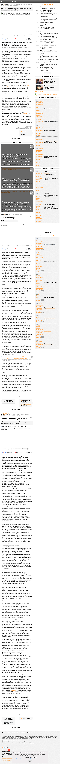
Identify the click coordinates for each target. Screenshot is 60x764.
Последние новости (47, 4)
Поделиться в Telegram (13, 1)
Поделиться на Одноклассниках (6, 1)
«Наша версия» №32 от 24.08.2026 (25, 394)
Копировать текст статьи (15, 1)
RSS (3, 747)
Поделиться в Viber (10, 1)
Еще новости (47, 73)
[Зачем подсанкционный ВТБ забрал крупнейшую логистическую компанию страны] (39, 130)
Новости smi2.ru (5, 413)
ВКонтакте (6, 747)
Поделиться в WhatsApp (8, 1)
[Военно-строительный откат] (39, 121)
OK (30, 761)
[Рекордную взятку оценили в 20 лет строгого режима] (39, 141)
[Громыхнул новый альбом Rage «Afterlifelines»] (39, 197)
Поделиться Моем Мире (3, 1)
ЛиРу (8, 747)
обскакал (23, 552)
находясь (13, 690)
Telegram (4, 747)
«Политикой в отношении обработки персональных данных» (29, 759)
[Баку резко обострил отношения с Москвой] (39, 319)
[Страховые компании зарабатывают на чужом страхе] (39, 344)
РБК (8, 49)
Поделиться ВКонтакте (1, 1)
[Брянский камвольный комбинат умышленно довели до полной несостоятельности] (39, 308)
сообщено (24, 113)
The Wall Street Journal (23, 49)
